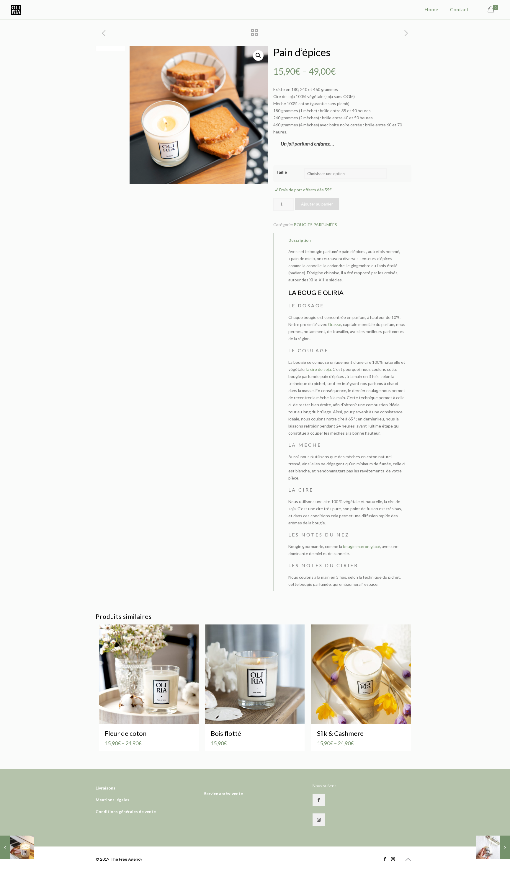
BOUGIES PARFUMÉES (315, 224)
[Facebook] (385, 859)
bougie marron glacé (361, 546)
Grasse (334, 324)
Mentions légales (112, 799)
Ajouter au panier (317, 203)
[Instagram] (393, 859)
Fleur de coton (125, 733)
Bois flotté (226, 733)
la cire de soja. (318, 369)
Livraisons (105, 787)
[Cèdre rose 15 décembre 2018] (493, 847)
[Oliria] (16, 9)
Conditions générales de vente (126, 811)
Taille (281, 171)
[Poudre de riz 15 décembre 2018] (17, 847)
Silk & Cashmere (340, 733)
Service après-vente (223, 793)
